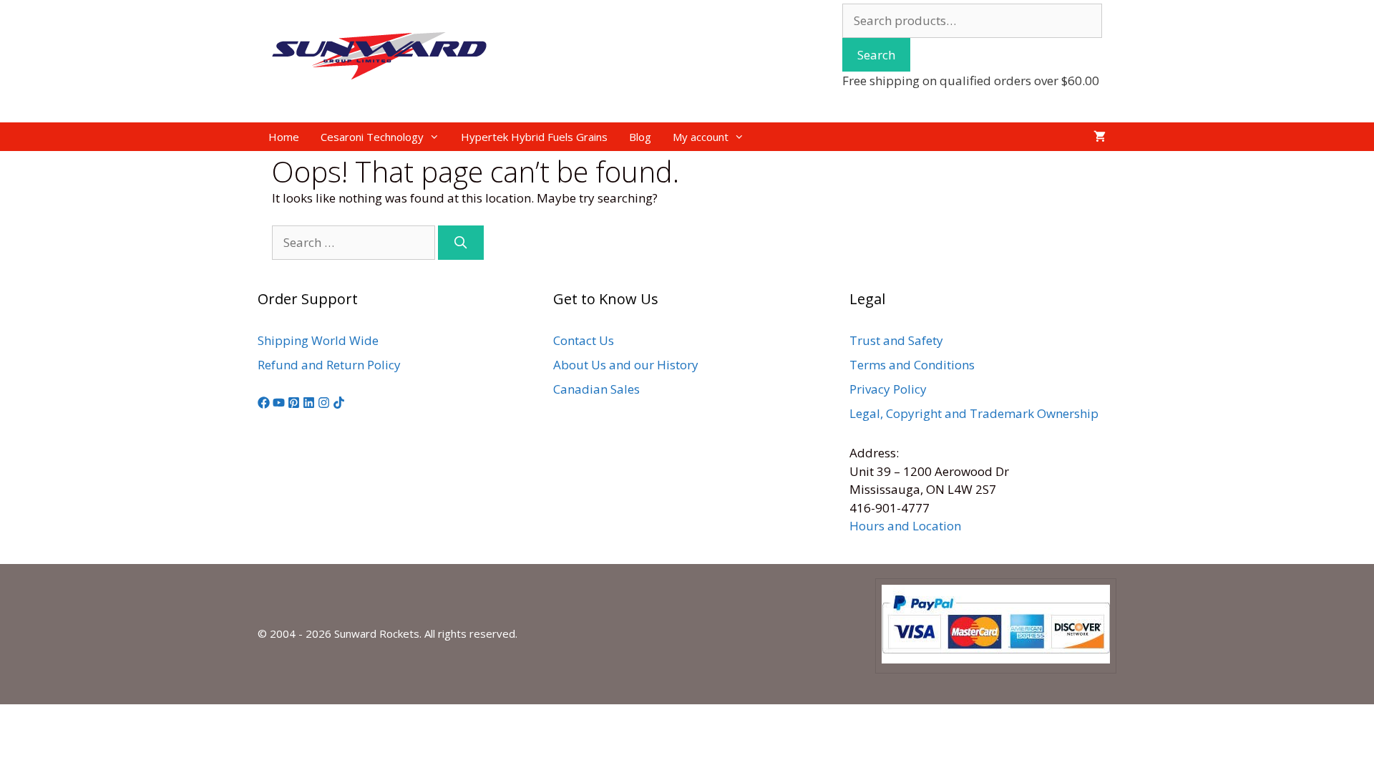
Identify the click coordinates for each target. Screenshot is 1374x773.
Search (876, 55)
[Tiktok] (339, 404)
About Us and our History (625, 364)
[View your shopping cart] (1099, 136)
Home (283, 137)
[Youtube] (279, 404)
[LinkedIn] (309, 404)
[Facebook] (264, 404)
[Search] (461, 242)
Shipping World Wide (318, 340)
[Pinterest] (294, 404)
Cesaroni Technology (372, 137)
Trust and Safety (896, 340)
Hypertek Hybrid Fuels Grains (534, 137)
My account (701, 137)
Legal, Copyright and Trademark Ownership (973, 413)
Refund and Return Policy (329, 364)
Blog (640, 137)
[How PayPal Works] (996, 659)
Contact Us (583, 340)
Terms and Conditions (912, 364)
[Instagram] (324, 404)
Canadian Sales (596, 389)
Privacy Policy (888, 389)
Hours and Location (905, 525)
